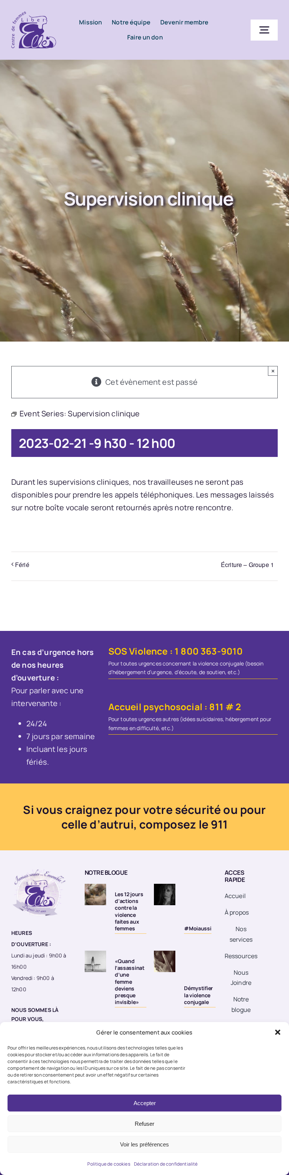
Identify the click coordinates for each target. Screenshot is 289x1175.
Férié (22, 564)
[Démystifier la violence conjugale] (164, 961)
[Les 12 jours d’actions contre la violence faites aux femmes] (95, 894)
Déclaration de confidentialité (166, 1164)
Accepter (145, 1103)
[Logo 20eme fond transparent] (39, 869)
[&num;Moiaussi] (164, 894)
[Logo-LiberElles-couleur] (33, 11)
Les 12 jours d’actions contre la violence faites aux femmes (129, 911)
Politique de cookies (108, 1164)
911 (219, 824)
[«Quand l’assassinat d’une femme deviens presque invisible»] (95, 961)
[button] (277, 1032)
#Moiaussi (197, 928)
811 (216, 706)
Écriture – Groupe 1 (247, 564)
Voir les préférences (144, 1144)
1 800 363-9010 (209, 651)
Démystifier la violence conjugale (198, 994)
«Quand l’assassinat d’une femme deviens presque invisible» (129, 981)
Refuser (144, 1124)
